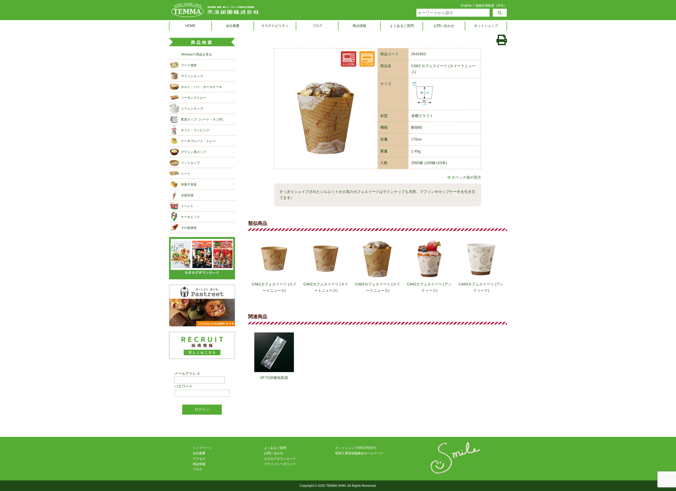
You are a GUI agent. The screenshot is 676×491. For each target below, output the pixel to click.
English (466, 5)
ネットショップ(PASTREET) (355, 448)
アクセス (199, 459)
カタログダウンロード (280, 459)
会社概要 (233, 26)
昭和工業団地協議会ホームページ (359, 453)
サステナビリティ (275, 26)
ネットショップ (486, 26)
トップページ (202, 448)
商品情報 (359, 26)
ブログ (317, 26)
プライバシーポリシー (280, 464)
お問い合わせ (444, 26)
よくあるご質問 (402, 26)
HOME (190, 26)
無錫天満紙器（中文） (491, 5)
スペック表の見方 (466, 177)
